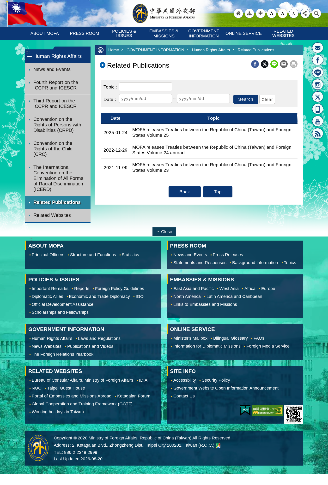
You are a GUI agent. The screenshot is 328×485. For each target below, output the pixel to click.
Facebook (255, 64)
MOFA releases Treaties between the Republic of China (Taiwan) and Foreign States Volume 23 (212, 167)
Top (218, 191)
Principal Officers (48, 254)
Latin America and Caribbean (234, 296)
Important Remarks (50, 288)
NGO (37, 388)
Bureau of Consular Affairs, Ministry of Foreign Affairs (82, 380)
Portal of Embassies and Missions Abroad (71, 396)
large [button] (271, 13)
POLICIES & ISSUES (124, 33)
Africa (249, 288)
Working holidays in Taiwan (58, 411)
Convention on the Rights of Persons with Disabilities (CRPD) (57, 125)
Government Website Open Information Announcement (226, 388)
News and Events (52, 69)
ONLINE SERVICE (243, 33)
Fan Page (317, 60)
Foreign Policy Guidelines (119, 288)
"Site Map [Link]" (249, 13)
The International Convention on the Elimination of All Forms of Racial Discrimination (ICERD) (58, 178)
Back (184, 191)
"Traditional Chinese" (260, 13)
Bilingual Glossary (230, 338)
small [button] (293, 13)
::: (27, 51)
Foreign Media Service (268, 346)
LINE (317, 72)
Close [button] (166, 231)
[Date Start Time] (110, 98)
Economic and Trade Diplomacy (99, 296)
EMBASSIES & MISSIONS (164, 33)
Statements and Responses (199, 262)
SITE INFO (183, 371)
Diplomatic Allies (47, 296)
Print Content (294, 64)
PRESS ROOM (84, 33)
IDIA (143, 380)
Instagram (317, 84)
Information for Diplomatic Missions (207, 346)
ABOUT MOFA (44, 33)
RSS (317, 133)
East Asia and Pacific (193, 288)
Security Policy (216, 380)
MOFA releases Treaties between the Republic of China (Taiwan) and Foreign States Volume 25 (212, 132)
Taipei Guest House (66, 388)
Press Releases (228, 254)
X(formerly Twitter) (317, 96)
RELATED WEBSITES (283, 33)
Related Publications (57, 202)
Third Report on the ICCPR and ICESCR (55, 103)
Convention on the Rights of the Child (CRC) (53, 149)
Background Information (255, 262)
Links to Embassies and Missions (205, 304)
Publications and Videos (90, 346)
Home (113, 50)
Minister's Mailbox (317, 47)
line (274, 64)
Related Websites (52, 215)
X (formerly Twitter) (264, 64)
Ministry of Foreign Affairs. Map (218, 445)
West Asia (229, 288)
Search (316, 13)
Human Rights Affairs (211, 50)
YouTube (317, 121)
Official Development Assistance (62, 304)
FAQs (259, 338)
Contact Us (184, 396)
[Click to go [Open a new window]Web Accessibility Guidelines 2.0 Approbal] (267, 410)
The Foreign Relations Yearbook (62, 354)
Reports (81, 288)
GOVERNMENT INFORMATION (204, 33)
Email (284, 64)
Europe (268, 288)
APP (317, 109)
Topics (290, 262)
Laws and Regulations (99, 338)
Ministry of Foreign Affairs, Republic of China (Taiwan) (164, 13)
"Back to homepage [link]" (238, 13)
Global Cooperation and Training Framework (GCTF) (82, 404)
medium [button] (282, 13)
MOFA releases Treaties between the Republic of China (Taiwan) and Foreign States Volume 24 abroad (212, 149)
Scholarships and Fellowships (60, 312)
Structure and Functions (93, 254)
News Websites (46, 346)
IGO (140, 296)
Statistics (130, 254)
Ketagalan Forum (133, 396)
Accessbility (184, 380)
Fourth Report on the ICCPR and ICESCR (55, 85)
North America (187, 296)
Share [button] (305, 13)
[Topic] (111, 86)
